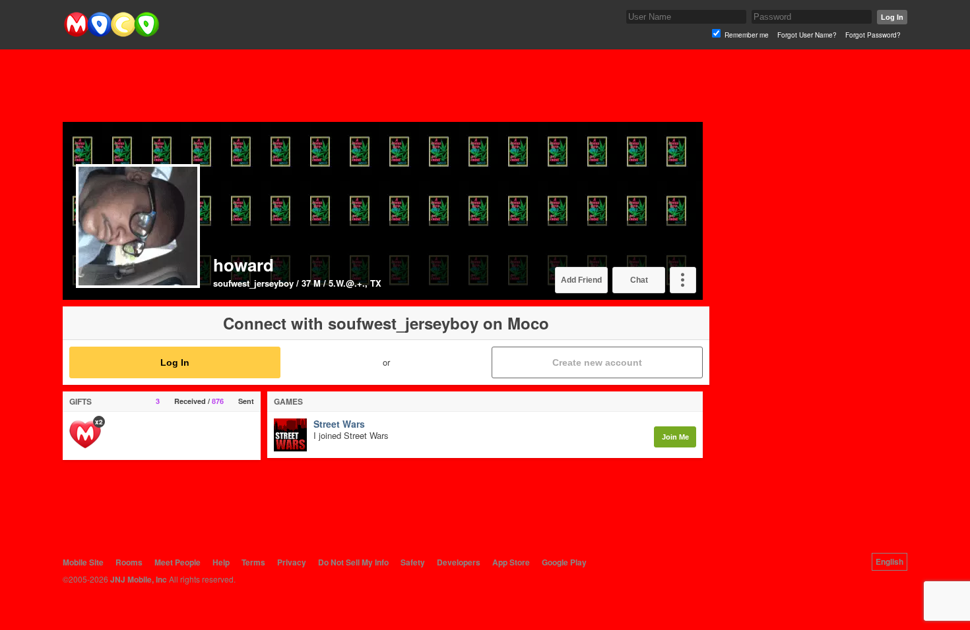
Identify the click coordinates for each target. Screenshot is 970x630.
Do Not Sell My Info (353, 562)
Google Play (564, 562)
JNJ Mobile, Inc (138, 579)
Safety (413, 562)
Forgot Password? (873, 35)
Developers (458, 562)
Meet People (177, 562)
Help (221, 562)
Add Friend (581, 280)
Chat (639, 280)
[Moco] (111, 34)
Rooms (129, 562)
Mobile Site (83, 562)
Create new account (597, 362)
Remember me (747, 35)
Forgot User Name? (807, 35)
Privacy (291, 562)
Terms (253, 562)
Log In (892, 17)
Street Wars (339, 424)
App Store (511, 562)
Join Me (675, 437)
